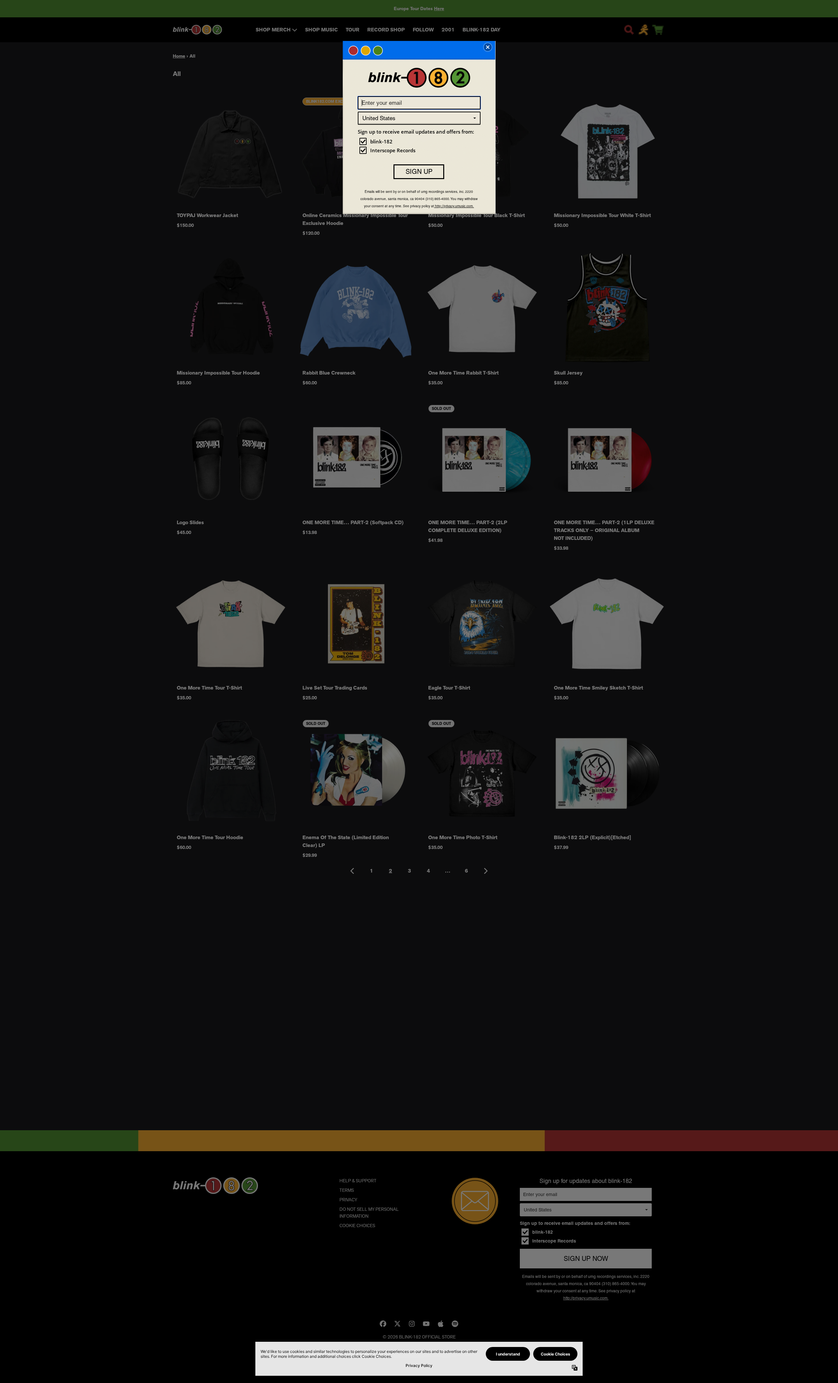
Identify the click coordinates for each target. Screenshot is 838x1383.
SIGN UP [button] (419, 171)
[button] (488, 47)
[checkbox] (420, 141)
